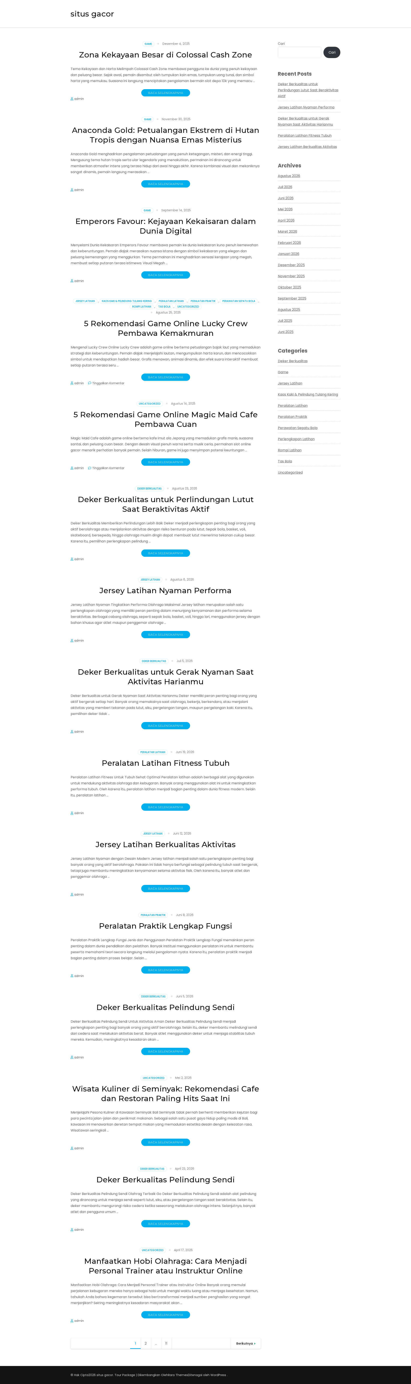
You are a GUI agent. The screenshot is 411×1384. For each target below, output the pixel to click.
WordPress (218, 1375)
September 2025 (292, 298)
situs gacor (92, 13)
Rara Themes (178, 1375)
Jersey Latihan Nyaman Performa (166, 590)
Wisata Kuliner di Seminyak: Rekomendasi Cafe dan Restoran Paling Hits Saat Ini (165, 1093)
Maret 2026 (287, 231)
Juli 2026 (285, 187)
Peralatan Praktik (203, 301)
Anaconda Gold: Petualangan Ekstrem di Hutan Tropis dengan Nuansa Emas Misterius (165, 134)
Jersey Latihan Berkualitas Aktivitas (166, 844)
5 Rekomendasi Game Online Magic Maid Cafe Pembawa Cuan (165, 419)
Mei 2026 (285, 209)
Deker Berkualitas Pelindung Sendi (165, 1007)
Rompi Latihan (141, 306)
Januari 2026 (288, 253)
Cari (281, 43)
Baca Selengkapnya (165, 93)
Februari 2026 (289, 242)
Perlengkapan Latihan (296, 439)
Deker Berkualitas (149, 488)
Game (148, 44)
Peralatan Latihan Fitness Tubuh (166, 763)
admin (79, 99)
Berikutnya (244, 1343)
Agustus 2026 (289, 175)
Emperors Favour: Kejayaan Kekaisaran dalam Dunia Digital (165, 226)
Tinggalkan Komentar (108, 383)
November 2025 (291, 276)
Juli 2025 (285, 320)
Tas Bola (164, 306)
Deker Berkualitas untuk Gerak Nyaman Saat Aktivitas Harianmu (166, 676)
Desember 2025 (291, 265)
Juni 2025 (285, 331)
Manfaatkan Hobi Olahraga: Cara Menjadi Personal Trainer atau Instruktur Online (165, 1265)
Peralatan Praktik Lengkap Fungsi (165, 926)
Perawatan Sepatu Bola (238, 301)
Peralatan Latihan (171, 301)
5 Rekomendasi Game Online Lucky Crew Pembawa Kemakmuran (165, 328)
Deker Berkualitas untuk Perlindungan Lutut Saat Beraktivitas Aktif (166, 504)
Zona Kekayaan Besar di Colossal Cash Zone (165, 54)
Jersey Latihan (85, 301)
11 (168, 1343)
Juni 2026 (285, 198)
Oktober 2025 (289, 287)
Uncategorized (188, 306)
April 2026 (286, 220)
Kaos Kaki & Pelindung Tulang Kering (127, 301)
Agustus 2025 (289, 309)
